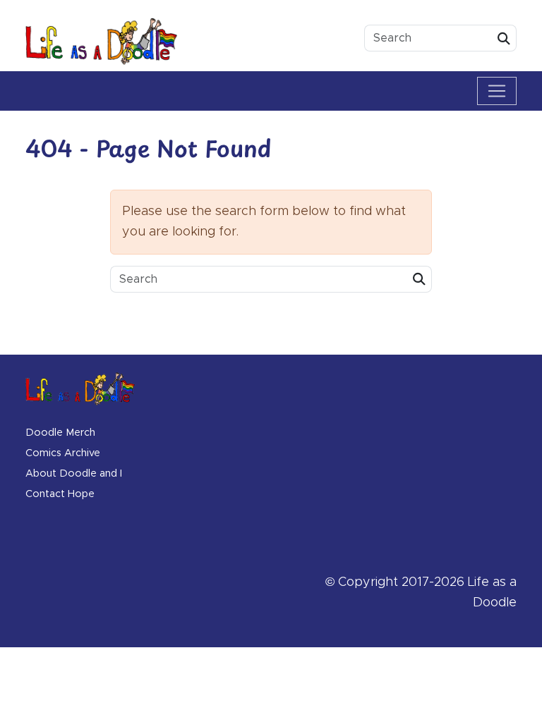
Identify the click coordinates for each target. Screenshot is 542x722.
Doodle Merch (60, 433)
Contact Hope (60, 494)
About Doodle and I (73, 474)
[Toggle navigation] (497, 91)
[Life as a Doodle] (101, 41)
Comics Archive (62, 453)
